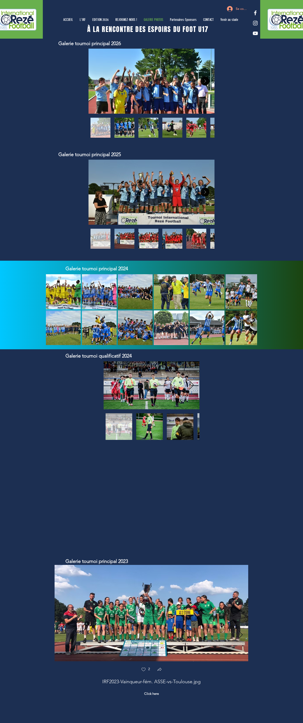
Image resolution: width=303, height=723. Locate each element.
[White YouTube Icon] (255, 33)
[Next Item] (205, 81)
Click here (151, 693)
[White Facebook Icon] (255, 13)
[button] (159, 670)
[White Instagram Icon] (255, 23)
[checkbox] (145, 670)
